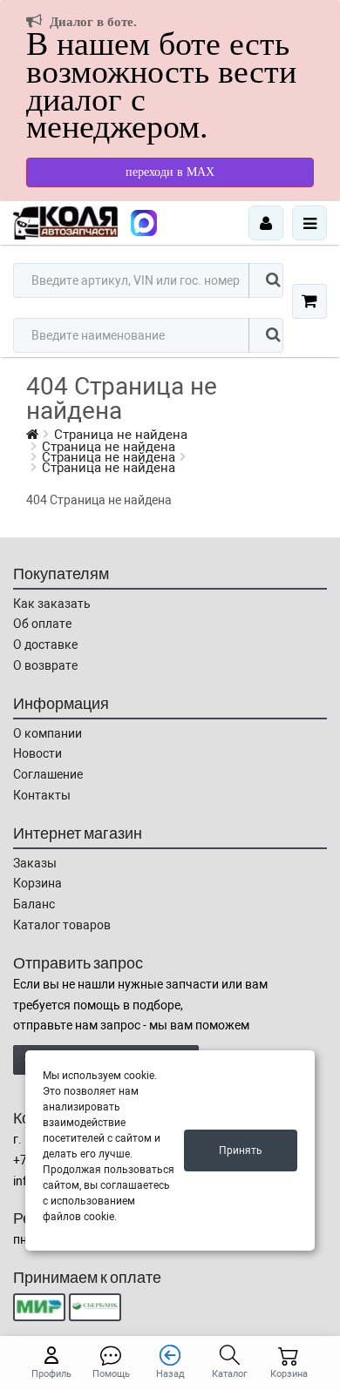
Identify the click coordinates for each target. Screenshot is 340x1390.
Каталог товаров (62, 925)
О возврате (45, 665)
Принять (240, 1150)
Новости (37, 753)
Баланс (34, 904)
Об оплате (42, 624)
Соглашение (48, 774)
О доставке (45, 644)
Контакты (42, 795)
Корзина (37, 883)
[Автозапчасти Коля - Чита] (144, 223)
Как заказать (52, 604)
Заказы (35, 863)
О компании (47, 733)
